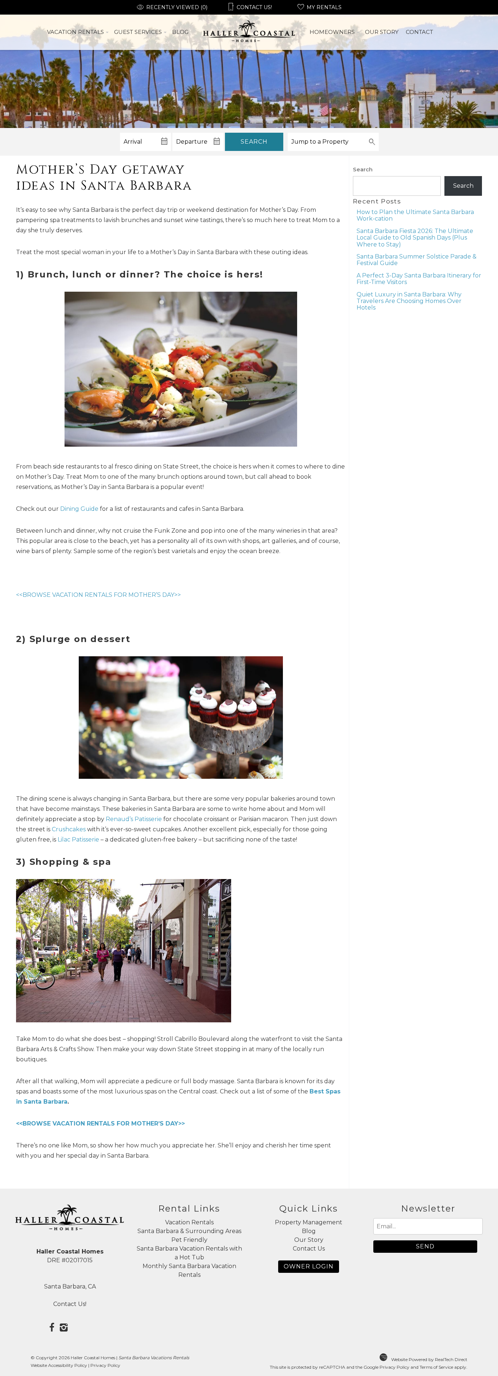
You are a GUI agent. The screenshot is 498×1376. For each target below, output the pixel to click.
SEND (425, 1246)
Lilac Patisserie (78, 839)
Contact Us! (69, 1304)
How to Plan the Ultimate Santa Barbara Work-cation (415, 215)
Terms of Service (436, 1367)
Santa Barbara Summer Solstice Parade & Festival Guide (416, 260)
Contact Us (309, 1248)
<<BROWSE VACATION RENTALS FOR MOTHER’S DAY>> (98, 594)
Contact (419, 31)
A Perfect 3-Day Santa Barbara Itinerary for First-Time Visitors (419, 278)
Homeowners (332, 31)
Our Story (381, 31)
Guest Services (138, 31)
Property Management (308, 1222)
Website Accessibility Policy (59, 1365)
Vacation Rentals (75, 31)
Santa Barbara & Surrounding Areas (189, 1231)
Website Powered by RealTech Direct (429, 1359)
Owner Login (309, 1266)
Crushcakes (69, 829)
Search (254, 141)
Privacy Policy (105, 1365)
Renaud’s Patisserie (134, 819)
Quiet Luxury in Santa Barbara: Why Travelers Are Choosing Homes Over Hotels (409, 301)
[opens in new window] (52, 1328)
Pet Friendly (189, 1239)
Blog (180, 31)
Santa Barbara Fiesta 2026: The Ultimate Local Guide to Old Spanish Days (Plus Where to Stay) (415, 238)
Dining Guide (79, 508)
